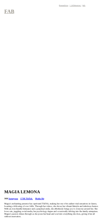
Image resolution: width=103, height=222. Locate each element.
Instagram (13, 198)
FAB (9, 11)
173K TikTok (26, 198)
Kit (42, 198)
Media (38, 198)
